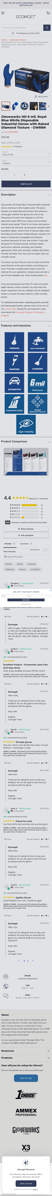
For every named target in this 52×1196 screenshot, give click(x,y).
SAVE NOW (26, 600)
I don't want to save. (26, 604)
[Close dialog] (50, 590)
